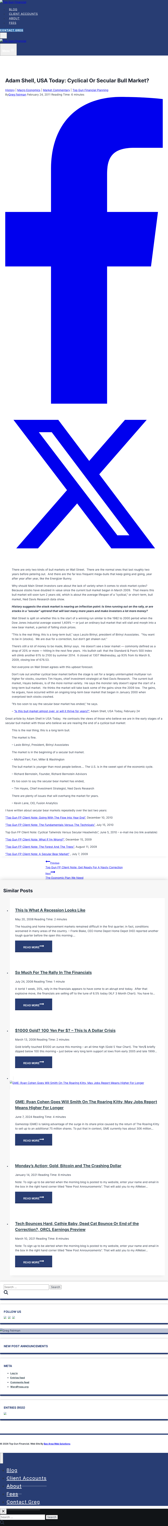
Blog (13, 9)
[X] (84, 562)
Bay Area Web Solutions (57, 1443)
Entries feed (17, 1377)
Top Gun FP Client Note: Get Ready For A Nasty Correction (84, 865)
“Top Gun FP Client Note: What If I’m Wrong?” (34, 839)
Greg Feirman (17, 94)
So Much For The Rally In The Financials (53, 972)
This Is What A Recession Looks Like (50, 910)
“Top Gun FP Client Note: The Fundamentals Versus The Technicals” (50, 825)
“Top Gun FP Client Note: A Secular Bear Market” (37, 854)
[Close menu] (1, 1458)
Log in (14, 1373)
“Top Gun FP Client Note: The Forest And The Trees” (39, 846)
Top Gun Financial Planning (90, 90)
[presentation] (87, 1082)
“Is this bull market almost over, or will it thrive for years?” (51, 711)
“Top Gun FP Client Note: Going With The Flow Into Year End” (45, 817)
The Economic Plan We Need (64, 875)
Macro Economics (28, 90)
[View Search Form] (3, 35)
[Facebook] (84, 402)
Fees (12, 23)
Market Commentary (56, 90)
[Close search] (3, 1511)
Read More (37, 947)
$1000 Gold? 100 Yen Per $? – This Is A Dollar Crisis (65, 1030)
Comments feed (19, 1382)
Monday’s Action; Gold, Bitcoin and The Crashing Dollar (68, 1165)
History (10, 90)
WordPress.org (19, 1386)
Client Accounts (23, 13)
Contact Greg (11, 30)
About (14, 18)
